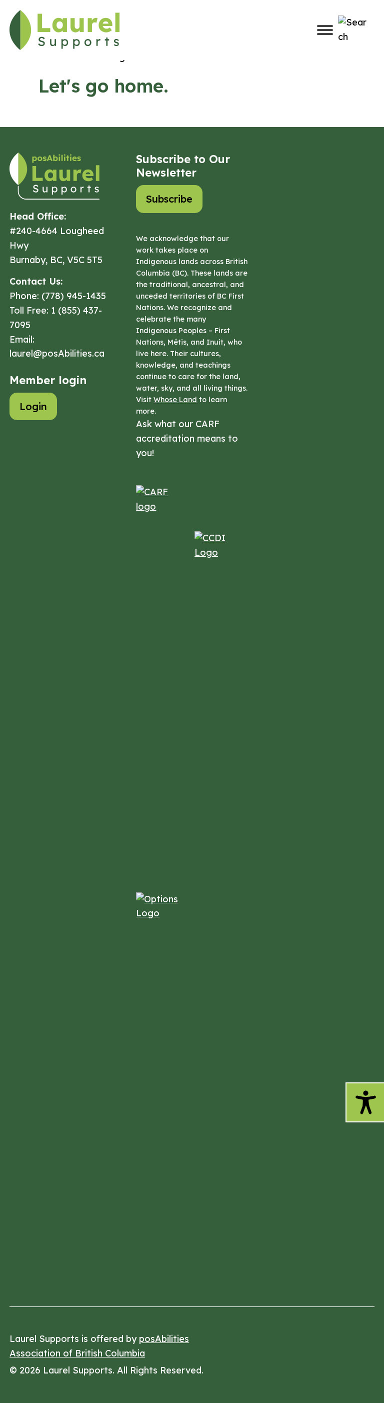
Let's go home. (103, 86)
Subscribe (169, 199)
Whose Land (175, 399)
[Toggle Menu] (325, 30)
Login (33, 406)
